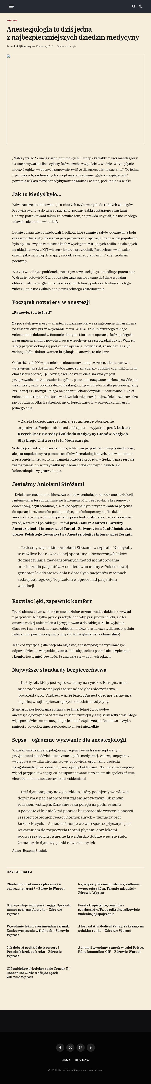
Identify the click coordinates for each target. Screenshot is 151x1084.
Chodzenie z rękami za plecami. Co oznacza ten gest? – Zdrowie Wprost (35, 886)
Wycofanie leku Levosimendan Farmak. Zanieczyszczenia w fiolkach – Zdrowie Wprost (38, 930)
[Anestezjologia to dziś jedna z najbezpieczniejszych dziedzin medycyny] (75, 99)
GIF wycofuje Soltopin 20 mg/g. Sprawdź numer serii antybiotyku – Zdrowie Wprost (39, 909)
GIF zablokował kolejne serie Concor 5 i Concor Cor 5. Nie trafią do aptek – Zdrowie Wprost (38, 973)
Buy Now (82, 1060)
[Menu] (11, 6)
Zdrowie (12, 20)
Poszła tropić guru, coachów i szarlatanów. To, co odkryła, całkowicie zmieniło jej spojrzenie (109, 909)
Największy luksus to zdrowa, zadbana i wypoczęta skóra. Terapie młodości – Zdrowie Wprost (109, 888)
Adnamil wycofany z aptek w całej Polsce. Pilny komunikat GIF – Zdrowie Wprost (111, 950)
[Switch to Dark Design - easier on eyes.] (140, 6)
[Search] (133, 6)
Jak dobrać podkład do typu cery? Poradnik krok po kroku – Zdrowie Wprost (34, 952)
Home (66, 1060)
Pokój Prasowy (22, 46)
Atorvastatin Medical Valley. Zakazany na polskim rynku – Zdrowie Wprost (111, 928)
